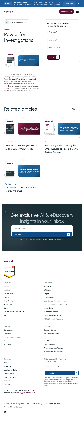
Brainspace (8, 304)
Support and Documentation (54, 352)
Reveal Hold (8, 294)
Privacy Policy (48, 239)
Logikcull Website (10, 370)
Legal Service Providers (13, 337)
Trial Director (8, 301)
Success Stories (50, 330)
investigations (9, 77)
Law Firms (7, 334)
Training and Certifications (53, 348)
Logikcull (7, 290)
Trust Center (48, 341)
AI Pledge (7, 366)
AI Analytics (48, 286)
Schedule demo (66, 11)
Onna (6, 308)
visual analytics (21, 84)
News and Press (10, 377)
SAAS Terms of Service (53, 404)
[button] (77, 11)
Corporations (9, 330)
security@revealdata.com (25, 393)
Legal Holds (48, 308)
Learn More (69, 4)
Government (8, 341)
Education (7, 344)
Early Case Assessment (52, 315)
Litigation (47, 294)
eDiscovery (31, 77)
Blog (45, 337)
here (33, 390)
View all (75, 109)
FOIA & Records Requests (53, 319)
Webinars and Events (51, 334)
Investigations (49, 297)
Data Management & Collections (55, 304)
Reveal (6, 286)
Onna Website (9, 374)
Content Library (49, 344)
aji (5, 315)
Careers (7, 381)
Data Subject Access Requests (55, 301)
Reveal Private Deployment (14, 312)
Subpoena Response (52, 312)
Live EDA (7, 297)
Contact (7, 384)
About (6, 363)
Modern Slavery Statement (13, 407)
